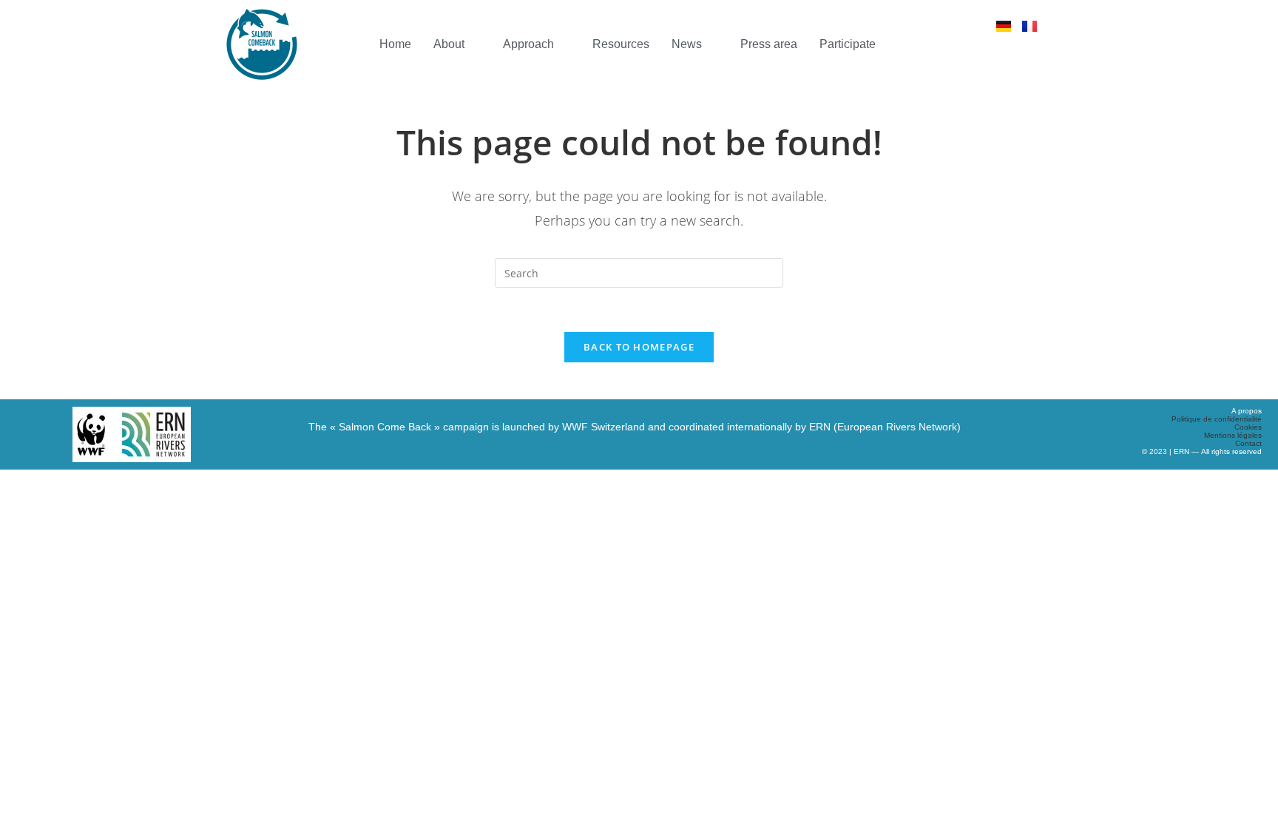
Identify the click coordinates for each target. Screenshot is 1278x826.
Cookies (1248, 427)
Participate (847, 44)
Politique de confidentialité (1217, 419)
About (448, 44)
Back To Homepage (639, 346)
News (687, 44)
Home (395, 44)
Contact (1248, 443)
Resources (620, 44)
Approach (528, 44)
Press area (768, 44)
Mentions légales (1233, 435)
